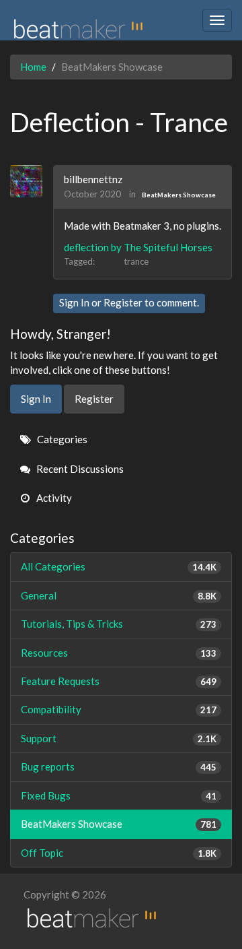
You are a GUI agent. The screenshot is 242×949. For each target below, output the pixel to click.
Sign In (74, 302)
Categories (61, 439)
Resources (118, 653)
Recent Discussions (79, 469)
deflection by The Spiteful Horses (138, 247)
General (118, 595)
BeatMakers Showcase (179, 195)
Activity (53, 498)
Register (123, 302)
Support (118, 738)
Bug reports (118, 766)
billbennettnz (93, 179)
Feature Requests (118, 681)
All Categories (118, 566)
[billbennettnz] (31, 181)
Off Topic (118, 853)
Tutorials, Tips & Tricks (118, 624)
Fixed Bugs (118, 795)
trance (136, 261)
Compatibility (118, 709)
